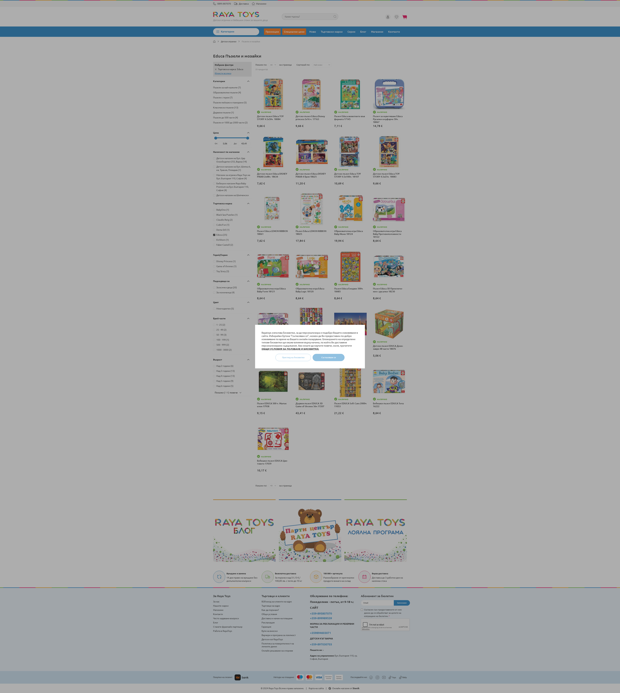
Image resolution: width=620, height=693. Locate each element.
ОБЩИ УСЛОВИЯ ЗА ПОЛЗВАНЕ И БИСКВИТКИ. (290, 349)
